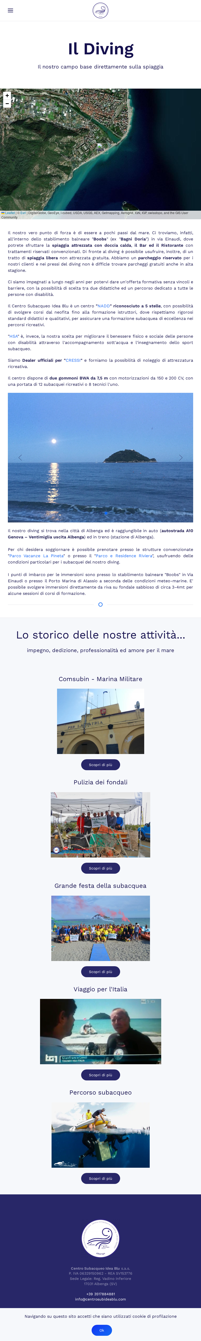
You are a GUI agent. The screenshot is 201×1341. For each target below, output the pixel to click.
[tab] (95, 513)
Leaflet (9, 212)
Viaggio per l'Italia (100, 989)
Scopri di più (100, 765)
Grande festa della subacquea (100, 885)
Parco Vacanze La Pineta (36, 555)
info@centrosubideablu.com (100, 1299)
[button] (10, 10)
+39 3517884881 (100, 1294)
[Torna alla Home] (100, 10)
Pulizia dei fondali (100, 782)
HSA (13, 336)
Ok (101, 1330)
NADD (104, 305)
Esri (23, 212)
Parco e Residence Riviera (124, 555)
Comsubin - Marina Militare (100, 679)
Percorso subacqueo (100, 1092)
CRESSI (73, 360)
